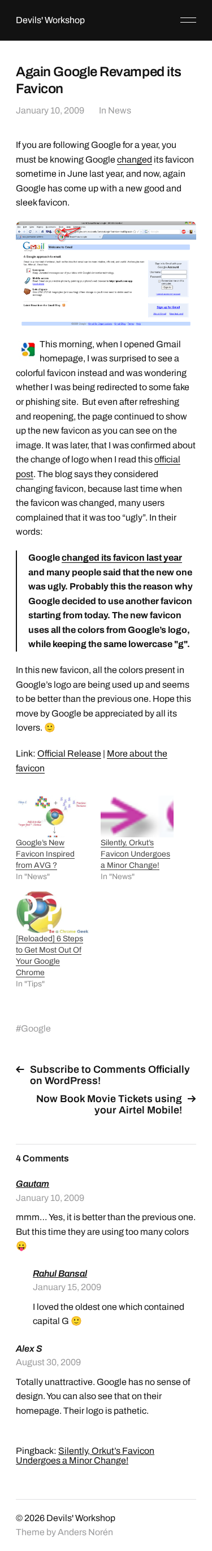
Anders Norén (85, 1532)
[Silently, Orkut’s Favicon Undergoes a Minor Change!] (137, 816)
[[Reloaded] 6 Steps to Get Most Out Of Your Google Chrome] (52, 912)
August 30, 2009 (48, 1362)
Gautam (32, 1184)
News (119, 110)
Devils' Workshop (50, 20)
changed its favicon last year (122, 557)
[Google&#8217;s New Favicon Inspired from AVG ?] (52, 816)
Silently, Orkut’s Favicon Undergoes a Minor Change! (135, 854)
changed (134, 159)
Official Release (69, 753)
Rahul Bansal (60, 1273)
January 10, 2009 (50, 110)
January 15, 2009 (67, 1287)
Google (36, 1028)
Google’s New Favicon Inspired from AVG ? (45, 854)
